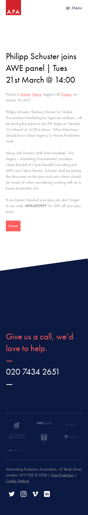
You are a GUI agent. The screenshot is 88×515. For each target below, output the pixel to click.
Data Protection (62, 475)
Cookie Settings (17, 480)
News (36, 94)
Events (25, 94)
